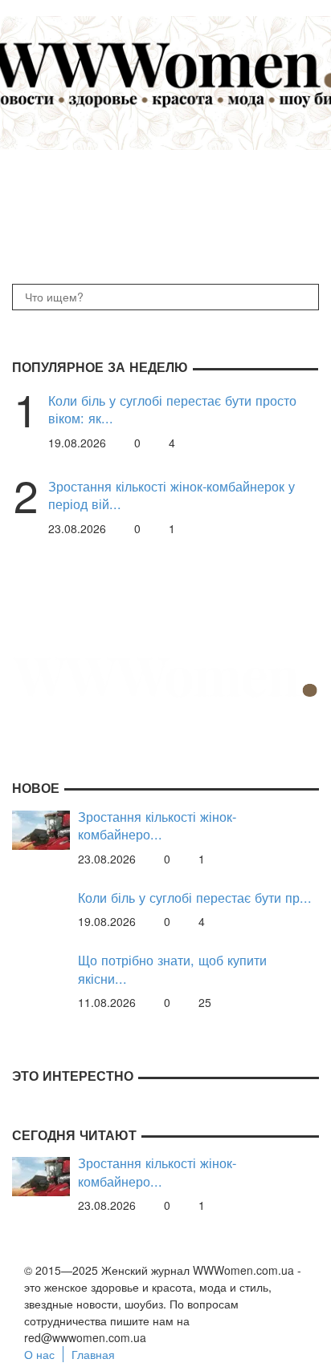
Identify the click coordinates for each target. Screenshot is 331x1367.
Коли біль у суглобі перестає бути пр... (195, 897)
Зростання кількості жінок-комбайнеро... (157, 825)
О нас (39, 1354)
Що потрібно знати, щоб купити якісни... (172, 969)
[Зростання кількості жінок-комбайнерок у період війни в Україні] (41, 828)
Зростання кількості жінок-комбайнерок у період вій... (171, 495)
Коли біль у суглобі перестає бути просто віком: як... (172, 409)
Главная (93, 1354)
